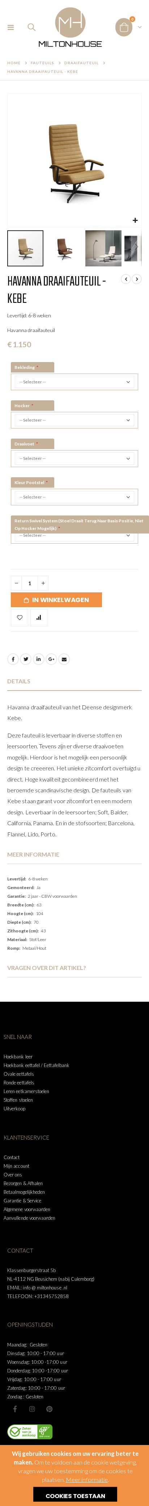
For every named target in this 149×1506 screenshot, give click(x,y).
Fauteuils (42, 63)
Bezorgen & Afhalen (23, 1183)
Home (14, 63)
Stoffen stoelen (18, 1100)
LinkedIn (38, 659)
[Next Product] (137, 279)
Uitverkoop (14, 1108)
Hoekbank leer (18, 1056)
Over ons (13, 1175)
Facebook (13, 659)
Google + (51, 659)
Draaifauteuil (81, 63)
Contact (12, 1157)
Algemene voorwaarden (27, 1209)
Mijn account (16, 1166)
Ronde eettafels (19, 1082)
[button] (135, 220)
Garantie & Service (22, 1201)
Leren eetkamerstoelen (26, 1091)
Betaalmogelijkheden (24, 1192)
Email (64, 659)
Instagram (32, 1409)
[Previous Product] (126, 279)
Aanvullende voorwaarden (30, 1218)
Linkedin (49, 1409)
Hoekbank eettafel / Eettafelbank (36, 1065)
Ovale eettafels (19, 1074)
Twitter (25, 659)
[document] (75, 1475)
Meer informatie (87, 1479)
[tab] (74, 681)
